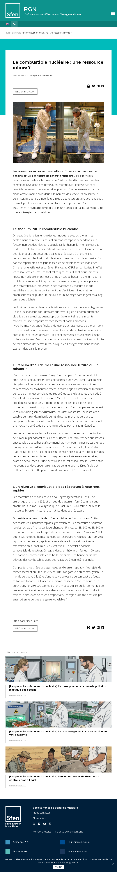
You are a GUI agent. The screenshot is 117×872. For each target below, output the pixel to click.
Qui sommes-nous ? (79, 842)
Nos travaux (20, 851)
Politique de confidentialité (69, 831)
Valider (58, 867)
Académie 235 (20, 842)
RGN (30, 9)
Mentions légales (42, 831)
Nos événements (77, 851)
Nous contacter (41, 812)
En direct (16, 32)
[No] (113, 863)
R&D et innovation (25, 91)
